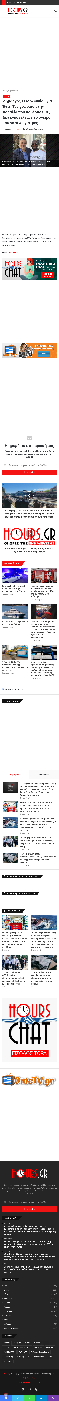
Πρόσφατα (44, 774)
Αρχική (8, 91)
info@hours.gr (24, 1382)
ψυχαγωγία (8, 1361)
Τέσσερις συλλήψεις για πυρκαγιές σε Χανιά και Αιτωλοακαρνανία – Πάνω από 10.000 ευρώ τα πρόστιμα (43, 591)
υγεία (50, 1357)
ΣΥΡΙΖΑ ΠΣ (23, 1352)
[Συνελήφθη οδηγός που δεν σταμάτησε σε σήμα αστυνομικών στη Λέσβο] (15, 575)
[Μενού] (3, 12)
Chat (6, 1285)
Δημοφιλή (14, 774)
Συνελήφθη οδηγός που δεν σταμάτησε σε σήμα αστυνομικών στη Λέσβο (14, 588)
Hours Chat (36, 1382)
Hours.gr (7, 1373)
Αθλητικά (8, 1298)
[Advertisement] (29, 49)
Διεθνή (27, 1343)
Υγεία (6, 1320)
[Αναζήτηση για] (55, 12)
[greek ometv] (29, 357)
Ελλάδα (15, 91)
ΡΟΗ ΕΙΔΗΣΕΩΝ (9, 1352)
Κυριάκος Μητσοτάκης (22, 1347)
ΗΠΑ (45, 1343)
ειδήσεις (20, 1357)
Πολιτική (7, 1315)
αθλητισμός (8, 1357)
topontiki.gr (13, 252)
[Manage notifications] (6, 1395)
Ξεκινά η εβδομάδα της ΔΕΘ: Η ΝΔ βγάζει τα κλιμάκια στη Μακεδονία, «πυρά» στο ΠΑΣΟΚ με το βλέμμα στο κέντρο (14, 978)
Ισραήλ (6, 1347)
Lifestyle (7, 1294)
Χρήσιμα (7, 1324)
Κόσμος (7, 1307)
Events (6, 1290)
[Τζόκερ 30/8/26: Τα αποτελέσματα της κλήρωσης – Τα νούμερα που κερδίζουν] (15, 652)
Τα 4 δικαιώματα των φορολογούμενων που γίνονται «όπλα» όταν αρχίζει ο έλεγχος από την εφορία (43, 978)
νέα (29, 1357)
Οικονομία (8, 1311)
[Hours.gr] (18, 11)
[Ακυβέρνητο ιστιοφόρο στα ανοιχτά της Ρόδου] (15, 611)
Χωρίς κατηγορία (11, 1328)
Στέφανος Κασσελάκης (40, 1352)
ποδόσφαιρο (39, 1357)
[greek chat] (29, 280)
